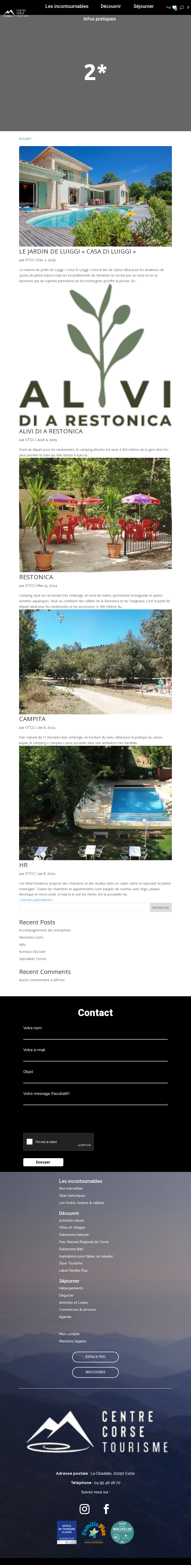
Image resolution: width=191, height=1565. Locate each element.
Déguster (66, 1295)
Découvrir (111, 6)
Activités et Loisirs (73, 1302)
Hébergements (71, 1288)
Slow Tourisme (70, 1263)
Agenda (65, 1317)
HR (23, 865)
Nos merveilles (71, 1188)
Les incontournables (67, 6)
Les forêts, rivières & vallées (81, 1203)
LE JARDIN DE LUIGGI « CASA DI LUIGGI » (77, 251)
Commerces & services (77, 1309)
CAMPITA (32, 719)
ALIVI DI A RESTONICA (50, 431)
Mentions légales (72, 1341)
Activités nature (71, 1220)
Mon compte (69, 1334)
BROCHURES (96, 1372)
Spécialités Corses (32, 958)
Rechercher (160, 907)
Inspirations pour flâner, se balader (86, 1256)
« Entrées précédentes (36, 900)
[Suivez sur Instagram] (85, 1509)
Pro (168, 7)
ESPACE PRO (96, 1357)
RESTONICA (36, 577)
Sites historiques (72, 1195)
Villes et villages (72, 1227)
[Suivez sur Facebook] (106, 1509)
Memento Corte (31, 937)
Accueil (24, 138)
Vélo (22, 944)
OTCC (30, 260)
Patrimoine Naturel (74, 1235)
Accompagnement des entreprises (45, 930)
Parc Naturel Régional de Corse (84, 1242)
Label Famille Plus (73, 1270)
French (189, 7)
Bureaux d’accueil (32, 951)
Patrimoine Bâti (71, 1249)
